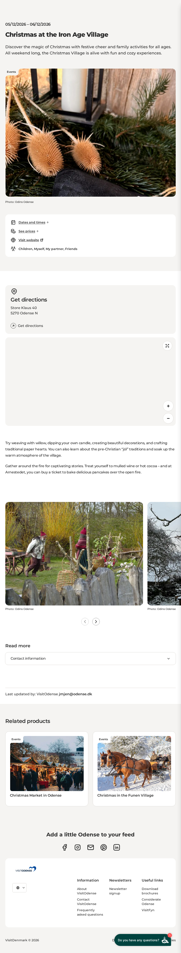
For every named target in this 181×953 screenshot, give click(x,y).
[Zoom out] (168, 418)
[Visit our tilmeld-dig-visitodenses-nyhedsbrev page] (90, 847)
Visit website (29, 240)
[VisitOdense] (25, 869)
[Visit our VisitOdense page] (64, 847)
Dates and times (32, 222)
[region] (90, 381)
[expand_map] (167, 346)
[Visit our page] (77, 847)
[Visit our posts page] (117, 847)
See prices (27, 231)
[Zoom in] (168, 406)
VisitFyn (148, 910)
